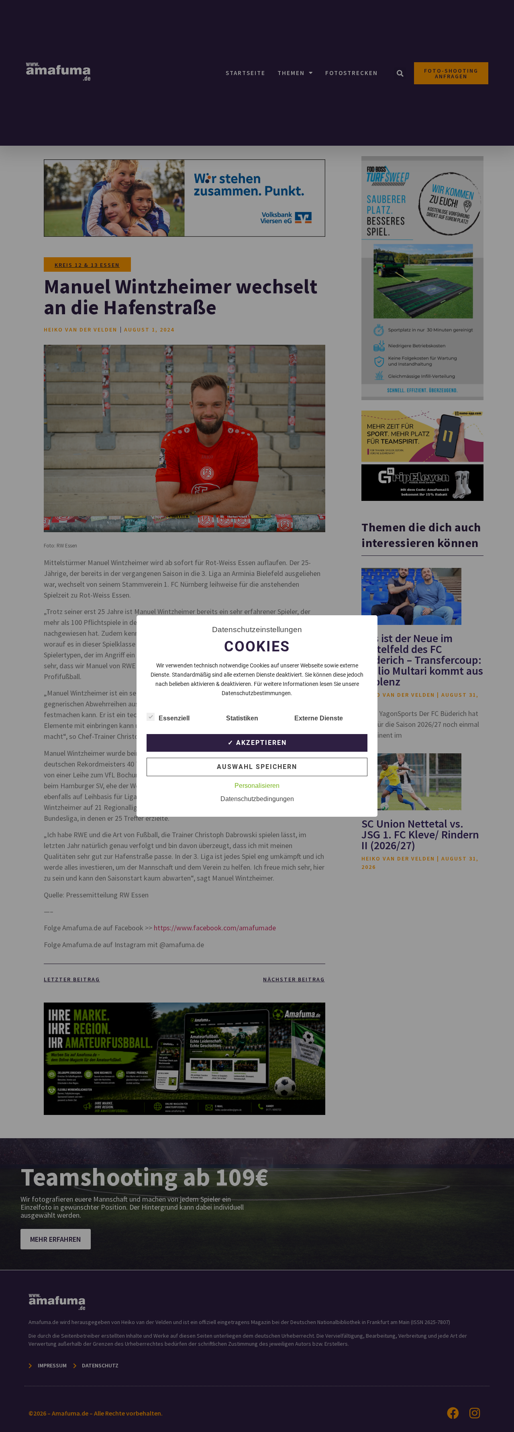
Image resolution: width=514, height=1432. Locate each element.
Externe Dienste (318, 718)
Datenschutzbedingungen (257, 798)
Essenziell (174, 718)
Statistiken (242, 718)
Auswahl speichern (257, 767)
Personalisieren (257, 785)
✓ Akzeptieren (257, 743)
